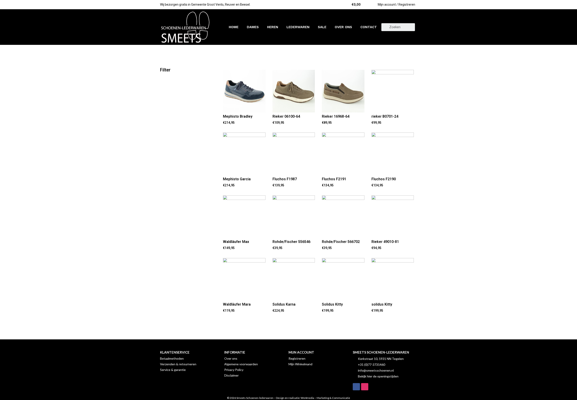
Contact (368, 27)
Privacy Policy (233, 370)
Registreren (296, 358)
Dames (253, 27)
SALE (322, 27)
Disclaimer (231, 375)
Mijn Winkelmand (300, 364)
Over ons (343, 27)
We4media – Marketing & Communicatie (325, 398)
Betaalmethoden (172, 358)
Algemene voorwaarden (241, 364)
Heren (272, 27)
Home (233, 27)
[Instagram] (364, 386)
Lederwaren (297, 27)
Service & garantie (173, 370)
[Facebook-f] (356, 386)
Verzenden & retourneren (178, 364)
